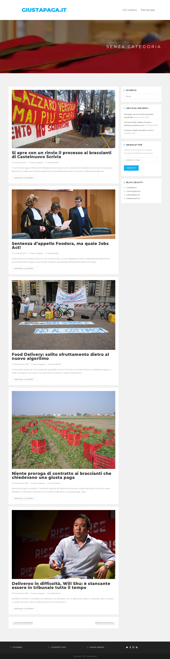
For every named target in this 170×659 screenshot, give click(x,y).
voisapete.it (131, 187)
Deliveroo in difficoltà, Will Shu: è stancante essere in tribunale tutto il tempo (61, 585)
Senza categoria (37, 162)
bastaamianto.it (133, 198)
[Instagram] (133, 647)
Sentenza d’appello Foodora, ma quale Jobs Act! (60, 245)
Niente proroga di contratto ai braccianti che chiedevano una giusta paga (61, 475)
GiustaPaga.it (44, 10)
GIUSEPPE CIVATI (58, 647)
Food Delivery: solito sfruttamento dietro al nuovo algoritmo (60, 356)
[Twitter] (127, 647)
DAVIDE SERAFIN (97, 647)
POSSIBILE (17, 647)
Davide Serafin (53, 162)
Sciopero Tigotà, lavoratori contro (138, 130)
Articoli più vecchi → (105, 623)
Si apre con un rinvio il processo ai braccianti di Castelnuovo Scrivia (61, 154)
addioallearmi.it (133, 195)
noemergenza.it (133, 191)
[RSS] (137, 647)
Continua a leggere (23, 178)
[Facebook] (130, 647)
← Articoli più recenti (22, 623)
